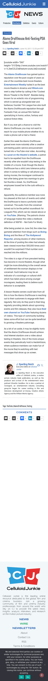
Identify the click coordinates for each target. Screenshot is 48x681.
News (24, 619)
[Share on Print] (13, 53)
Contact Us (24, 637)
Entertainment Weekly (15, 84)
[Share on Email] (4, 53)
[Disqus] (24, 453)
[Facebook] (38, 365)
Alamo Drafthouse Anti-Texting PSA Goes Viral (24, 41)
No (28, 677)
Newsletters (24, 628)
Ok (21, 677)
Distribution (17, 23)
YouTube (11, 215)
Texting (29, 406)
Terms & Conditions (24, 646)
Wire (24, 624)
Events (34, 23)
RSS (24, 641)
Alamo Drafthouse (17, 74)
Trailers (7, 33)
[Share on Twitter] (37, 53)
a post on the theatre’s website (21, 154)
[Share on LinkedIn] (29, 53)
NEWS (33, 14)
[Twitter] (42, 365)
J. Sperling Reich (12, 49)
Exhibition (26, 23)
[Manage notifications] (42, 675)
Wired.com (37, 88)
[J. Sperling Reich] (10, 369)
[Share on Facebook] (21, 53)
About (24, 632)
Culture (41, 23)
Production (7, 23)
